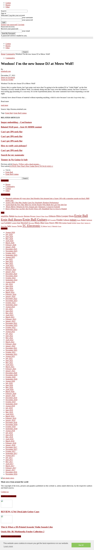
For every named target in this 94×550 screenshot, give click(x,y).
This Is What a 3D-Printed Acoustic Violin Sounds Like (27, 527)
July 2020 (9, 383)
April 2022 (9, 340)
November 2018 (11, 424)
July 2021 (9, 358)
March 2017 (10, 466)
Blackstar (27, 216)
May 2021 (9, 363)
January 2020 (10, 396)
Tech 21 (49, 226)
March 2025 (10, 268)
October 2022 (10, 327)
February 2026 (11, 245)
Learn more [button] (8, 546)
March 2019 (10, 416)
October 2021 (10, 352)
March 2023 (10, 317)
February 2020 (11, 394)
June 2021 (9, 360)
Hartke (79, 220)
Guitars (8, 3)
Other (8, 7)
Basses (8, 5)
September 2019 (11, 404)
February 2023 (11, 319)
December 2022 (11, 323)
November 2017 (11, 449)
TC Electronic (31, 225)
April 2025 (9, 265)
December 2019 (11, 398)
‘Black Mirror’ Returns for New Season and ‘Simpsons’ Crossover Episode (33, 207)
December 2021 (11, 348)
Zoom (59, 226)
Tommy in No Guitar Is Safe (14, 159)
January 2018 (10, 445)
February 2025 (11, 270)
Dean (42, 216)
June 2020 (9, 385)
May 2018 (9, 437)
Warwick (55, 226)
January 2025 (10, 272)
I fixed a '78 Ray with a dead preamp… (26, 164)
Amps (11, 216)
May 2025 (9, 263)
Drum (71, 216)
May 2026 (9, 239)
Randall (69, 223)
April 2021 (9, 365)
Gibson (66, 220)
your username (27, 17)
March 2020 (10, 391)
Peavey (52, 223)
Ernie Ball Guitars (20, 113)
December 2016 (11, 472)
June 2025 (9, 261)
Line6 (2, 223)
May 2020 (9, 387)
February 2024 (11, 294)
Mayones (31, 223)
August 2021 (10, 356)
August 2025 (10, 257)
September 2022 (11, 329)
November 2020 (11, 375)
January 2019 (10, 420)
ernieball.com (6, 71)
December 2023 (11, 298)
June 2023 (9, 311)
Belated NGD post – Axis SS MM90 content (21, 127)
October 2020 (10, 377)
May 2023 (9, 313)
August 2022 (10, 332)
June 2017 (9, 460)
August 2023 (10, 307)
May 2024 (9, 288)
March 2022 (10, 342)
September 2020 (11, 379)
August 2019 (10, 406)
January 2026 (10, 247)
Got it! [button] (81, 545)
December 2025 (11, 249)
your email (26, 31)
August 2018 (10, 431)
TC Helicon (44, 226)
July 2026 (9, 234)
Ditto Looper (62, 216)
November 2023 (11, 301)
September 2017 (11, 453)
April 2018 (9, 439)
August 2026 (10, 232)
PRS (56, 223)
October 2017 (10, 451)
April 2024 (9, 290)
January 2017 (10, 470)
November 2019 (11, 400)
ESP (48, 220)
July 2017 (9, 458)
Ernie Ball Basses (11, 219)
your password (27, 20)
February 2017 (11, 468)
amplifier (4, 216)
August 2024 (10, 282)
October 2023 (10, 303)
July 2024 (9, 284)
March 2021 (10, 367)
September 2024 (11, 280)
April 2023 (9, 315)
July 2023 (9, 309)
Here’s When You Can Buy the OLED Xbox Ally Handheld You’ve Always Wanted (36, 209)
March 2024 (10, 292)
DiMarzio (52, 216)
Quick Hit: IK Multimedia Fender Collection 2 (22, 531)
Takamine (14, 226)
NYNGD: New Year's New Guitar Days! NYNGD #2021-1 (31, 166)
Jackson (89, 220)
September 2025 (11, 255)
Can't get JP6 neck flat (11, 131)
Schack (78, 223)
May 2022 (9, 338)
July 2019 (9, 408)
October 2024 (10, 278)
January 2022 (10, 346)
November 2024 (11, 276)
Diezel (46, 216)
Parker (47, 223)
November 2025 (11, 251)
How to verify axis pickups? (14, 145)
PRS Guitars (63, 223)
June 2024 (9, 286)
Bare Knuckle (19, 216)
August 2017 (10, 455)
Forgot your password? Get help (12, 25)
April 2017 (9, 464)
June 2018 (9, 435)
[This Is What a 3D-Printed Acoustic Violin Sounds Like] (6, 522)
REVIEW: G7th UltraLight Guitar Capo (20, 511)
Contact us (5, 492)
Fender (59, 219)
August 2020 (10, 381)
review (74, 223)
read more (4, 105)
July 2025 (9, 259)
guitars (73, 219)
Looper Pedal (16, 223)
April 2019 (9, 414)
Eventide (53, 220)
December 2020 (11, 373)
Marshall (24, 223)
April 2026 (9, 241)
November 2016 (11, 474)
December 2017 (11, 447)
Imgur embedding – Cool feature (16, 122)
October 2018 (10, 427)
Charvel (38, 216)
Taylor (19, 226)
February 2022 (11, 344)
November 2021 (11, 350)
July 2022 (9, 334)
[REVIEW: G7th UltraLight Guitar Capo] (6, 507)
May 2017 (9, 462)
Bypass (32, 216)
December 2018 (11, 422)
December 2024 (11, 274)
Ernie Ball (9, 113)
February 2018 (11, 443)
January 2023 (10, 321)
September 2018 (11, 429)
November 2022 (11, 325)
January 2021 (10, 371)
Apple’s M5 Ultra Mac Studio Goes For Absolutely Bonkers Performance (32, 203)
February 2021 (11, 369)
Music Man (39, 223)
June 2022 (9, 336)
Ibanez (83, 220)
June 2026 (9, 237)
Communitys (10, 58)
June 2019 (9, 410)
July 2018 (9, 433)
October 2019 (10, 402)
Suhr (9, 226)
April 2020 (9, 389)
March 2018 (10, 441)
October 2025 (10, 253)
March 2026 (10, 243)
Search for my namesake (12, 155)
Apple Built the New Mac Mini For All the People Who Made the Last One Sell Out (36, 205)
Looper (7, 222)
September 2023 (11, 305)
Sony (82, 223)
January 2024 (10, 296)
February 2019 (11, 418)
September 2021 (11, 354)
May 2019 (9, 412)
